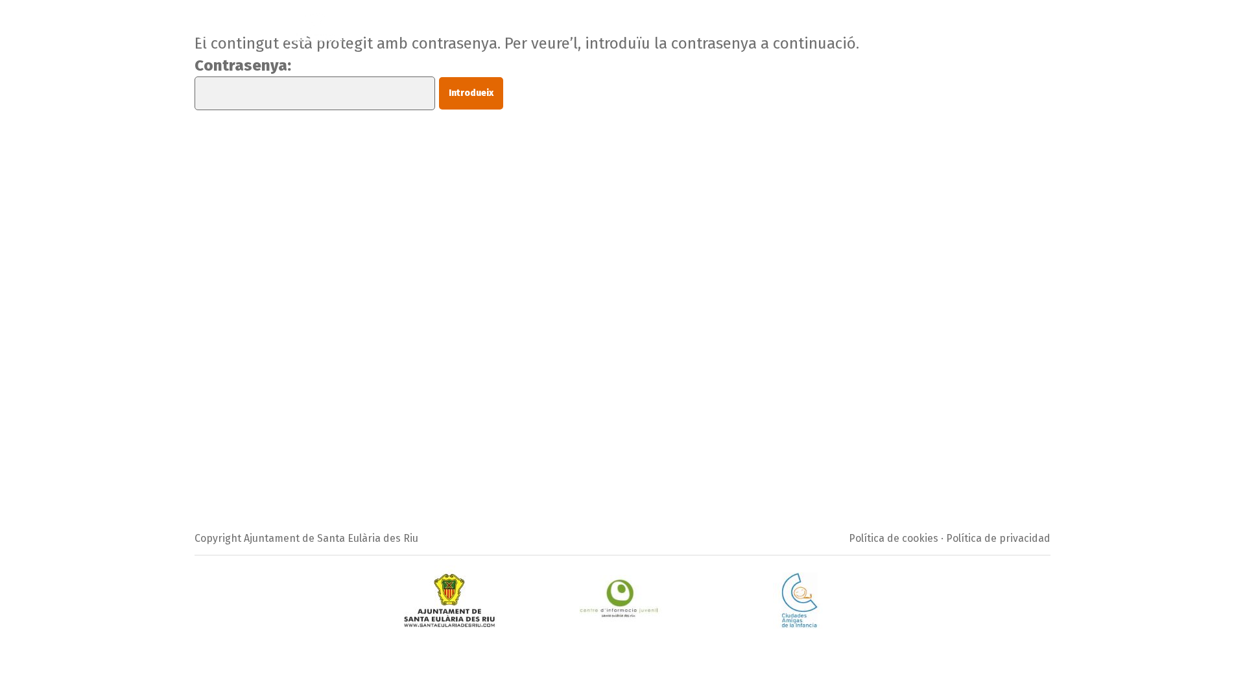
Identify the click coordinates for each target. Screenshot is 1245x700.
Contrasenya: (243, 65)
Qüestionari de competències (920, 23)
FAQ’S (656, 23)
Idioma (1026, 23)
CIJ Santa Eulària (727, 23)
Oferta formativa (586, 23)
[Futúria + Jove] (268, 22)
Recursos (808, 23)
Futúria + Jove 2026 (418, 23)
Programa (504, 23)
